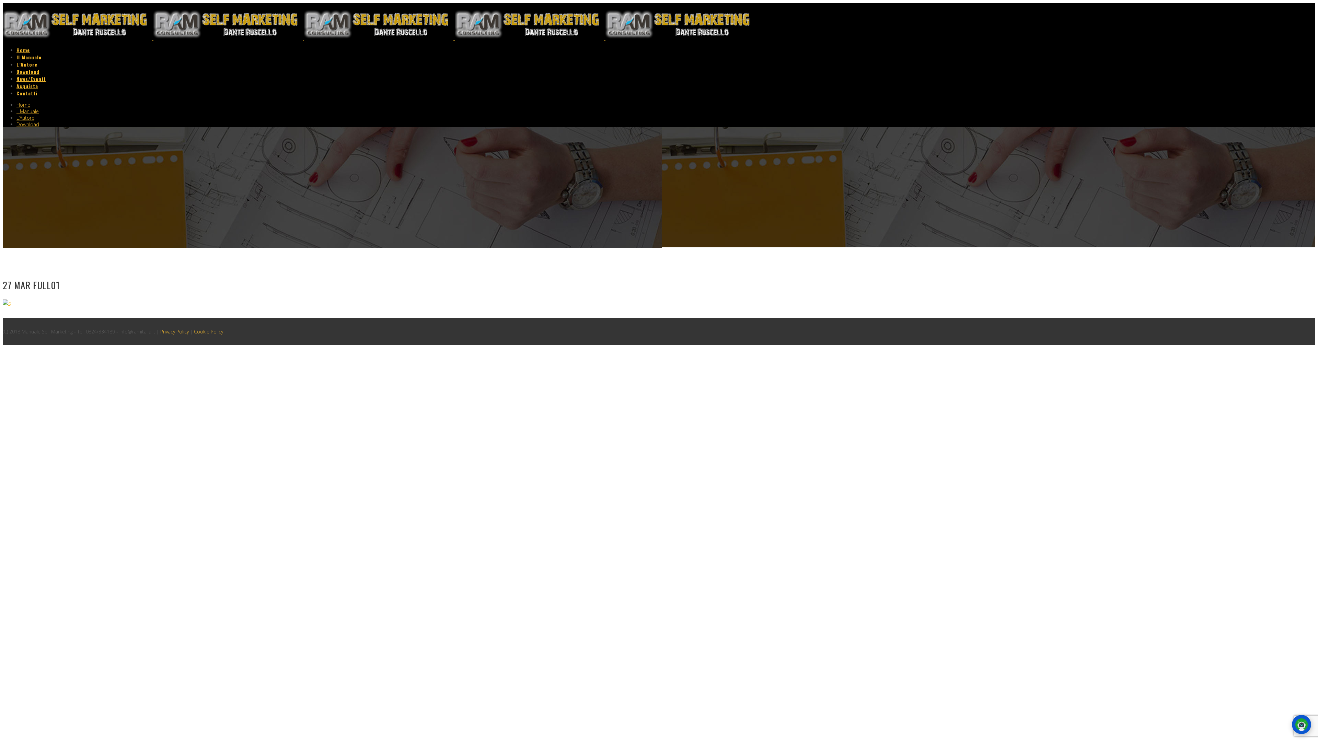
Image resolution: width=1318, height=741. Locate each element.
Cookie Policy (208, 331)
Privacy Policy (174, 331)
